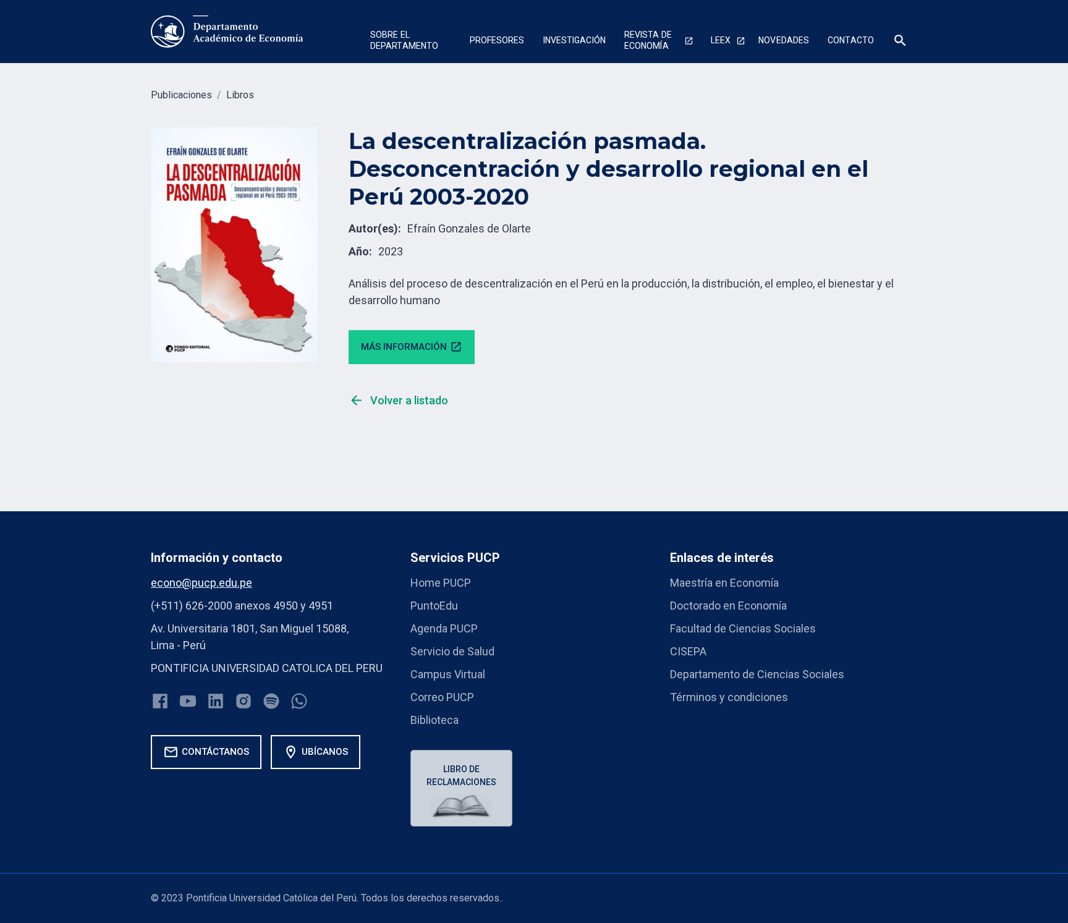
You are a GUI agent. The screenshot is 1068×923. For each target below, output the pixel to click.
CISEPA (688, 651)
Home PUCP (440, 582)
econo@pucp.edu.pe (201, 582)
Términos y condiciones (729, 697)
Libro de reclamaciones (461, 775)
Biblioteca (434, 719)
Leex (721, 40)
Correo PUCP (442, 697)
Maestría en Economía (724, 582)
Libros (240, 95)
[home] (227, 31)
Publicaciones (181, 95)
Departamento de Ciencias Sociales (757, 674)
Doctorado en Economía (728, 605)
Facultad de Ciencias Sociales (743, 628)
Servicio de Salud (452, 651)
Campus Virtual (447, 674)
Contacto (851, 40)
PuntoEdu (434, 605)
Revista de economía (648, 40)
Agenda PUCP (444, 628)
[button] (410, 41)
